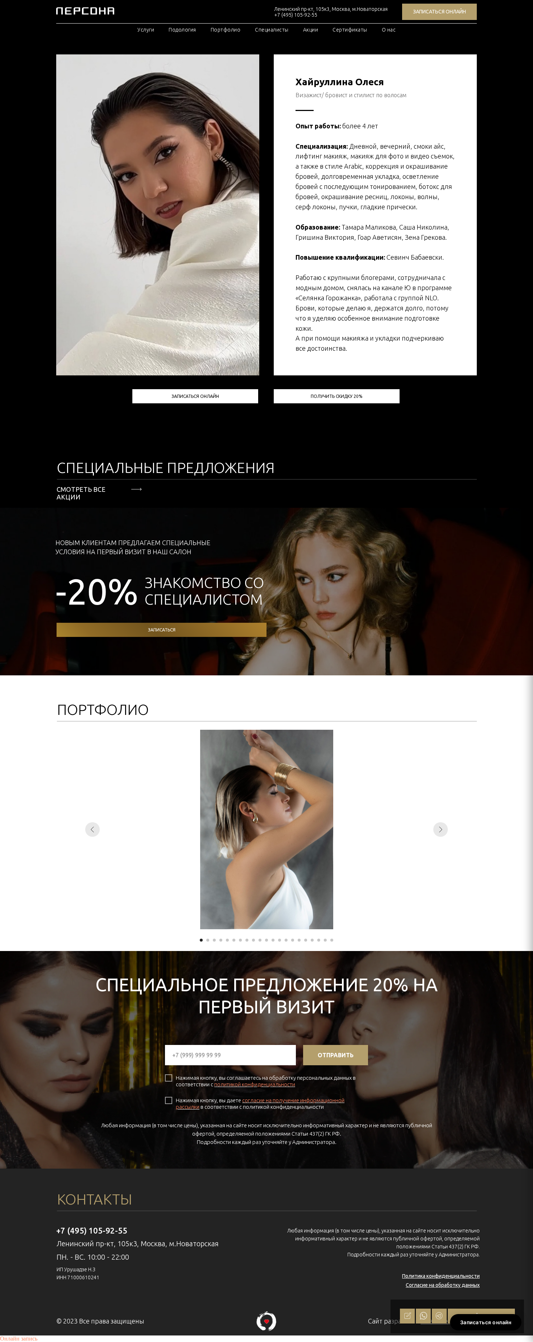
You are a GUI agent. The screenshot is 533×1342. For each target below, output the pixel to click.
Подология (182, 30)
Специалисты (272, 30)
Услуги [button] (145, 30)
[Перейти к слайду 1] (201, 940)
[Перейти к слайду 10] (260, 940)
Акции (310, 30)
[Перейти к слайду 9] (253, 940)
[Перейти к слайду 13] (279, 940)
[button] (337, 396)
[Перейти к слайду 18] (312, 940)
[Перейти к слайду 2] (207, 940)
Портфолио (226, 30)
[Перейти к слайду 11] (266, 940)
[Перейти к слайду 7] (240, 940)
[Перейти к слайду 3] (214, 940)
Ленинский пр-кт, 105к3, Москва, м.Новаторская (331, 9)
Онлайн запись (18, 1338)
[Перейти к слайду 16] (299, 940)
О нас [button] (389, 30)
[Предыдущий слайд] (92, 829)
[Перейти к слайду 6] (233, 940)
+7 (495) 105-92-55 (91, 1230)
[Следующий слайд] (440, 829)
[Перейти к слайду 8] (246, 940)
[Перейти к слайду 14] (286, 940)
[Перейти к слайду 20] (325, 940)
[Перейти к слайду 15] (292, 940)
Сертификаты (349, 30)
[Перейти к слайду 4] (220, 940)
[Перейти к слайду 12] (273, 940)
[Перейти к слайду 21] (331, 940)
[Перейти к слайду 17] (305, 940)
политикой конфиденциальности (254, 1084)
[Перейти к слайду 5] (227, 940)
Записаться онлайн (486, 1322)
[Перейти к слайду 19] (318, 940)
